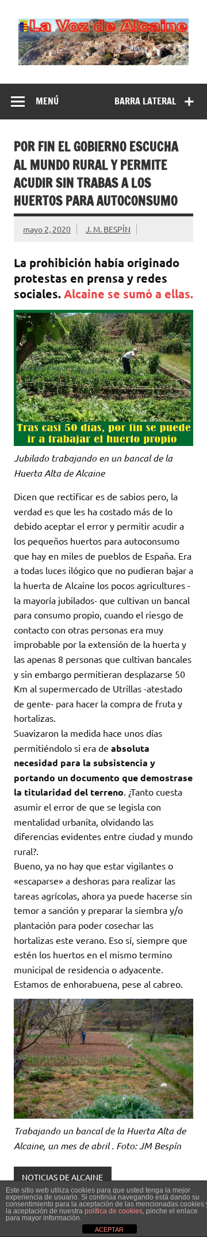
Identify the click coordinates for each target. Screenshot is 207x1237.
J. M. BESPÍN (108, 229)
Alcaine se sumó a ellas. (128, 293)
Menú (47, 101)
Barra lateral (145, 101)
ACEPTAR (109, 1229)
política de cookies (114, 1211)
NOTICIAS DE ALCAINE (62, 1177)
